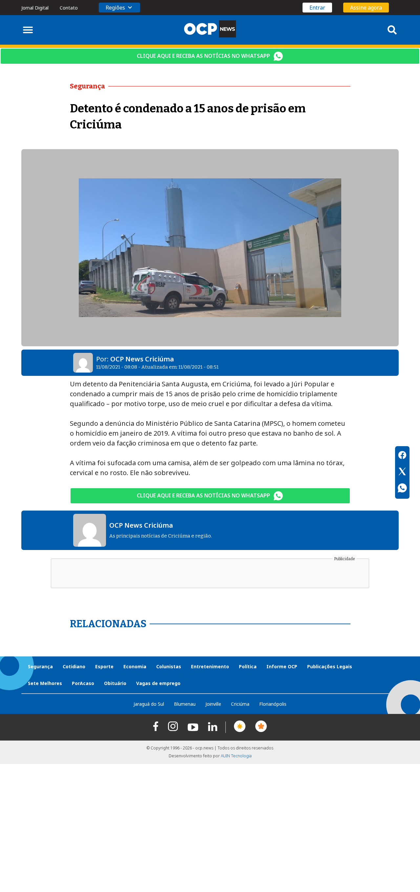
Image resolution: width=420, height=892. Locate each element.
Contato (69, 8)
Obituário (115, 683)
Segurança (40, 666)
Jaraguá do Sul (149, 704)
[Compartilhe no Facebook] (402, 456)
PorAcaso (83, 683)
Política (248, 666)
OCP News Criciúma (142, 359)
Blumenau (185, 704)
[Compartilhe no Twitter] (402, 472)
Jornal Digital (35, 8)
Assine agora (366, 7)
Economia (134, 666)
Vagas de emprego (158, 683)
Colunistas (168, 666)
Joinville (213, 704)
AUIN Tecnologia (236, 756)
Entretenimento (210, 666)
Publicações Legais (329, 666)
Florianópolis (272, 704)
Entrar (317, 7)
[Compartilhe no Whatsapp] (402, 489)
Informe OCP (281, 666)
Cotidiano (74, 666)
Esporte (104, 666)
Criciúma (240, 704)
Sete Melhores (45, 683)
